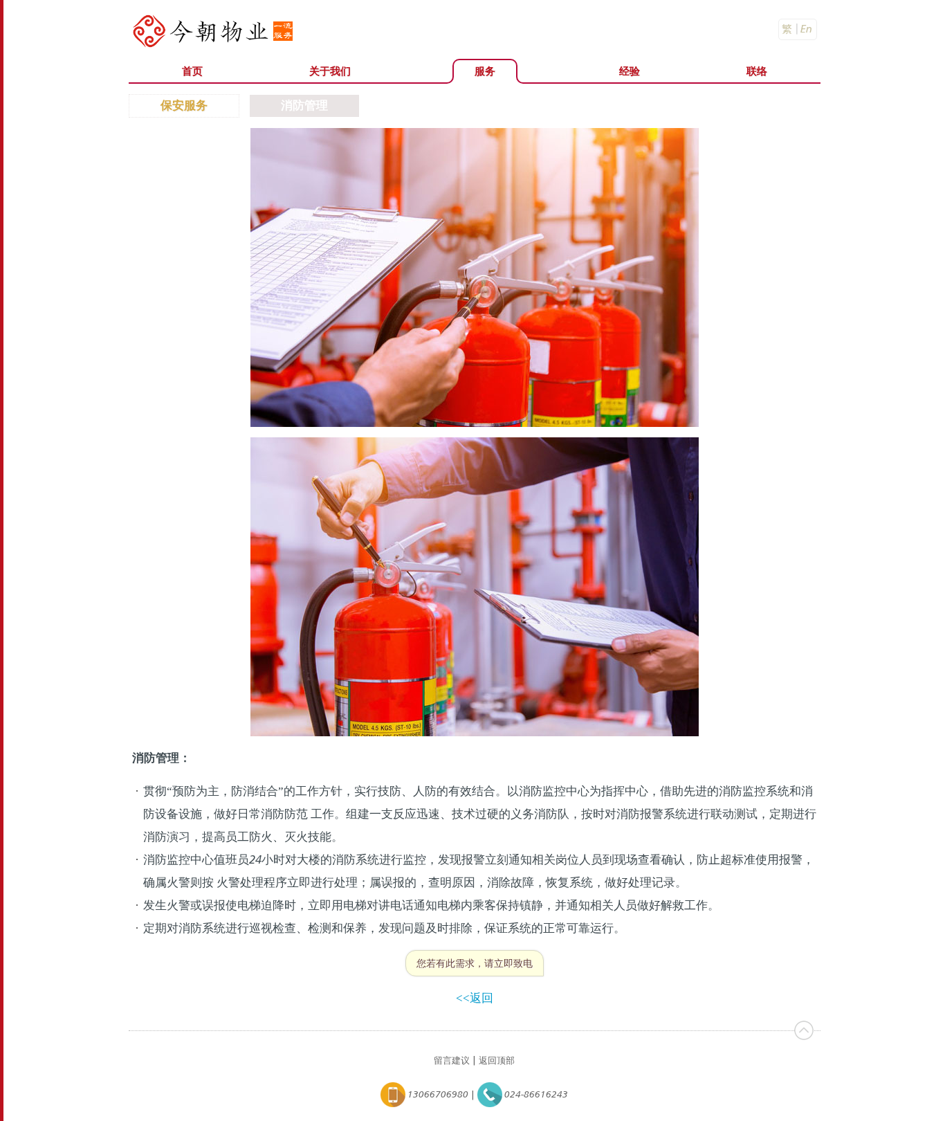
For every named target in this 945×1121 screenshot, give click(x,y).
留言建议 (452, 1060)
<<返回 (474, 998)
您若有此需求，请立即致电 (474, 963)
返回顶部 (497, 1060)
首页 (192, 71)
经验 (629, 71)
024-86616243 (535, 1093)
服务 (485, 71)
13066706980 (436, 1093)
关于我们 (330, 71)
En (806, 28)
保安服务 (184, 105)
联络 (756, 71)
